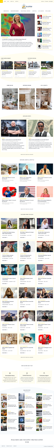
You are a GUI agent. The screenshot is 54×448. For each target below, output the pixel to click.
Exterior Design (31, 70)
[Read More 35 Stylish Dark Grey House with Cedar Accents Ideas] (34, 65)
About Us (12, 1)
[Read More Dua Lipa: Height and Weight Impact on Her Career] (39, 17)
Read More (4, 237)
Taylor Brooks (11, 180)
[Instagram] (28, 442)
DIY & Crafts (44, 85)
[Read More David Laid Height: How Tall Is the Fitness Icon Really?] (39, 29)
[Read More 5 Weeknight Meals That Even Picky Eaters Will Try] (4, 405)
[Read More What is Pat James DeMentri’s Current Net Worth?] (45, 191)
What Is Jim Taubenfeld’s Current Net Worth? (25, 178)
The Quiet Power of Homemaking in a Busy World (29, 413)
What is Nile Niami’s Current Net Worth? (8, 178)
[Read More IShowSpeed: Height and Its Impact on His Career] (39, 23)
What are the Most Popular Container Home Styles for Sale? (47, 428)
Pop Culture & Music (23, 346)
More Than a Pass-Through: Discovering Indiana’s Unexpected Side (29, 405)
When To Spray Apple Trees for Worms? (46, 421)
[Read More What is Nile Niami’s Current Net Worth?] (9, 169)
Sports (3, 138)
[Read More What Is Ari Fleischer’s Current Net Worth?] (27, 191)
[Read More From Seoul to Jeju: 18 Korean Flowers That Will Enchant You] (39, 405)
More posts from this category (27, 154)
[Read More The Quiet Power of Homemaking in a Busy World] (21, 412)
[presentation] (9, 223)
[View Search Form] (1, 1)
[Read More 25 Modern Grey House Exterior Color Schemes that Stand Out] (47, 65)
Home (5, 1)
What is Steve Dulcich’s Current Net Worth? (45, 178)
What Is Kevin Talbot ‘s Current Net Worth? (9, 201)
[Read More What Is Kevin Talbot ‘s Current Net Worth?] (9, 191)
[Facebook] (26, 442)
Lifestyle (9, 394)
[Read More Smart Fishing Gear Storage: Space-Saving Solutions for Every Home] (39, 412)
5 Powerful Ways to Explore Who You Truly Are (29, 398)
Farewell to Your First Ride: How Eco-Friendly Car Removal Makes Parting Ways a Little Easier (47, 397)
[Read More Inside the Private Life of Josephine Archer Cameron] (39, 41)
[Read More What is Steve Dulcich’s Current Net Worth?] (45, 169)
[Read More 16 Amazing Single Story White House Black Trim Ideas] (20, 65)
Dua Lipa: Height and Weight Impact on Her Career (46, 17)
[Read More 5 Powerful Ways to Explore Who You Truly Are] (21, 397)
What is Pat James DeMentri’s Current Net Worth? (44, 201)
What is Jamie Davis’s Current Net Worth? (11, 139)
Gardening (9, 411)
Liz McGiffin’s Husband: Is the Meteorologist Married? (14, 39)
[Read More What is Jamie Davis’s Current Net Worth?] (13, 128)
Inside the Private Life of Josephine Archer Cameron (46, 40)
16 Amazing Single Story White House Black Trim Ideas (20, 73)
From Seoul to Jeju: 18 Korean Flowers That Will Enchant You (47, 405)
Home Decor (10, 85)
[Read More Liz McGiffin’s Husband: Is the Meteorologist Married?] (18, 25)
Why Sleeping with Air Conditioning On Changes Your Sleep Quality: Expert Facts (12, 397)
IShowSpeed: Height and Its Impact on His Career (46, 23)
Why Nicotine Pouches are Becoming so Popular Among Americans (12, 420)
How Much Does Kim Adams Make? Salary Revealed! (46, 35)
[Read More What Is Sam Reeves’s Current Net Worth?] (21, 427)
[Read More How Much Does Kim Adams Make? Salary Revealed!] (39, 35)
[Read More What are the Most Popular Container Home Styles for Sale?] (39, 427)
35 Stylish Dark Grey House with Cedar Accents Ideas (33, 73)
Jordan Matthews (12, 40)
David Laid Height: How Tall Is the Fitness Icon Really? (47, 29)
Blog (8, 1)
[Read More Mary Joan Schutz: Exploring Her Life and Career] (39, 46)
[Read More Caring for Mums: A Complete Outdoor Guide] (4, 412)
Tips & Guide (44, 394)
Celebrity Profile (5, 37)
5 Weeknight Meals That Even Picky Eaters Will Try (12, 406)
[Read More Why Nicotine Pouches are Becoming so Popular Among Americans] (4, 420)
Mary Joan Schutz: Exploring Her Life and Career (46, 46)
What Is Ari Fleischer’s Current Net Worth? (27, 201)
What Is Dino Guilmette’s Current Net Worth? (39, 139)
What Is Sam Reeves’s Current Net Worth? (29, 428)
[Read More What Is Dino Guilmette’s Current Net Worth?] (40, 128)
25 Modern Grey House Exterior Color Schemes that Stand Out (46, 73)
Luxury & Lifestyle (29, 159)
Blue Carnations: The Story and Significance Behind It (30, 421)
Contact (16, 1)
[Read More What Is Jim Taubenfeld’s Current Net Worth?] (27, 169)
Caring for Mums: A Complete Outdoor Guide (12, 413)
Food (8, 403)
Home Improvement (5, 70)
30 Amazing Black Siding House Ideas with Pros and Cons (7, 73)
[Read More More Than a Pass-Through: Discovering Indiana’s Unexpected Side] (21, 405)
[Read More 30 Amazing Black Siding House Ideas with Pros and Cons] (7, 65)
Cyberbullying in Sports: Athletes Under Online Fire (12, 428)
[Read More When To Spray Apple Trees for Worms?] (39, 420)
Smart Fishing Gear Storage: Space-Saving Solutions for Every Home (47, 413)
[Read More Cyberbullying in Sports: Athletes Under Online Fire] (4, 427)
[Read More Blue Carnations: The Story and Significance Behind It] (21, 420)
